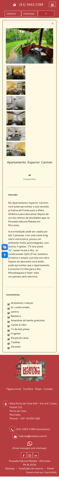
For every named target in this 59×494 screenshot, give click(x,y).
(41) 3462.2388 (31, 4)
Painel (50, 468)
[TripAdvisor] (36, 455)
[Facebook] (24, 455)
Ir (46, 13)
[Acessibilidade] (5, 255)
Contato (48, 389)
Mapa (38, 389)
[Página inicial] (29, 369)
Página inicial (13, 389)
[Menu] (52, 4)
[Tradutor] (15, 4)
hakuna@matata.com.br (33, 436)
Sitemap (10, 468)
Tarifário (28, 389)
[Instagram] (30, 455)
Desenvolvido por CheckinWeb (41, 472)
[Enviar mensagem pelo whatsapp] (29, 443)
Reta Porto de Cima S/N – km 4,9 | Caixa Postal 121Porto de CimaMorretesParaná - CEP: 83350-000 (33, 411)
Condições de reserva (31, 468)
